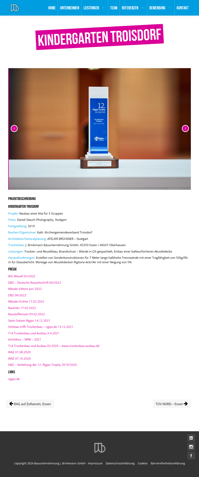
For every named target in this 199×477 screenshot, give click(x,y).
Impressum (95, 463)
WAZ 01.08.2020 (19, 352)
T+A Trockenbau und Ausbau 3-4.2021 (33, 333)
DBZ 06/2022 (17, 295)
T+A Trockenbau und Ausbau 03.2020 (33, 346)
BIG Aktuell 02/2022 (21, 276)
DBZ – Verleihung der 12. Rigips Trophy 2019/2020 (42, 365)
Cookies (143, 463)
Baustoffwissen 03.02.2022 (26, 314)
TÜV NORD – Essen (170, 404)
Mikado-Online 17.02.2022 (26, 301)
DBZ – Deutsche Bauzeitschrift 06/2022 (34, 282)
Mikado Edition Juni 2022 (25, 289)
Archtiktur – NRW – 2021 (24, 339)
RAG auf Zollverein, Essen (32, 404)
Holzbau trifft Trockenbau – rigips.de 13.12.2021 (40, 327)
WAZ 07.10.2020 (19, 358)
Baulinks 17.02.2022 (22, 308)
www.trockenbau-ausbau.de (80, 346)
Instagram (191, 447)
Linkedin (191, 438)
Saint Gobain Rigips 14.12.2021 (29, 320)
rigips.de (14, 379)
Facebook (191, 455)
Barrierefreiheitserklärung (168, 463)
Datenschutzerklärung (120, 463)
